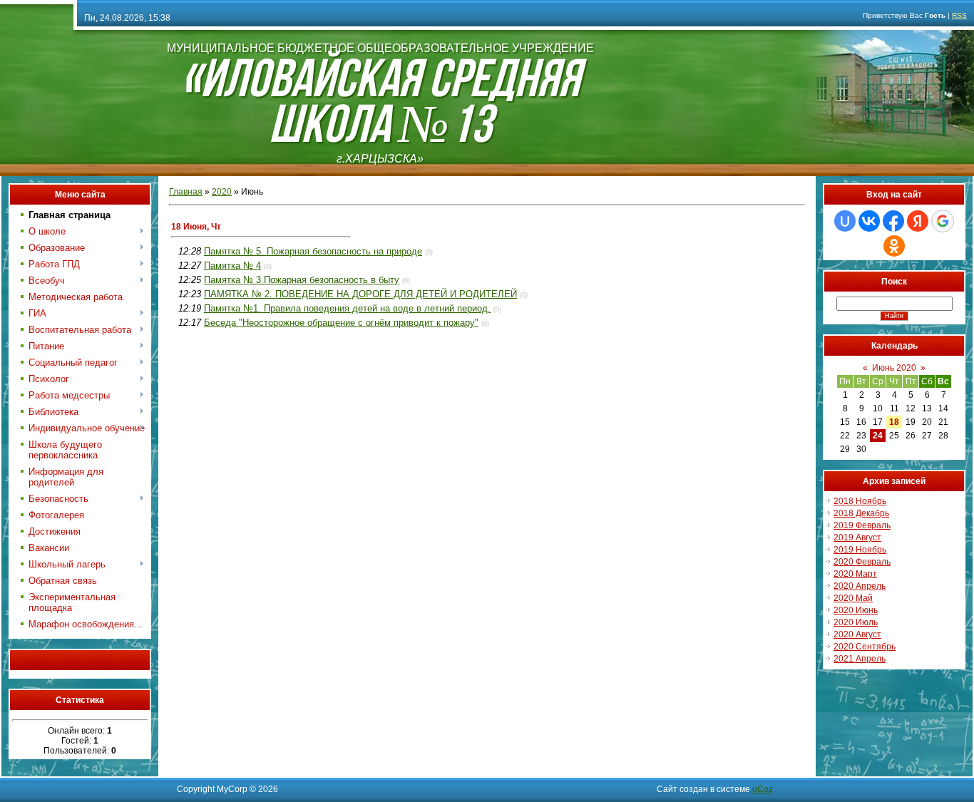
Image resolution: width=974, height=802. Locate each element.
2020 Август (857, 634)
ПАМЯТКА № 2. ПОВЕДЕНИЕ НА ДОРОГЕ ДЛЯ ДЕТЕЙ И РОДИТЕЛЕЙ (360, 294)
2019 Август (857, 538)
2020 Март (855, 574)
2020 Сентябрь (865, 647)
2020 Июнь (856, 610)
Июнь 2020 (894, 368)
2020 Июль (856, 622)
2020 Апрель (860, 586)
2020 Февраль (862, 562)
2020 (222, 192)
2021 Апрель (860, 659)
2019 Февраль (862, 525)
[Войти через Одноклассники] (894, 246)
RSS (959, 15)
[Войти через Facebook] (893, 221)
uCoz (762, 789)
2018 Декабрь (861, 513)
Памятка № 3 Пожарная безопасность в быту (301, 279)
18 (894, 422)
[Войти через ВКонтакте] (869, 221)
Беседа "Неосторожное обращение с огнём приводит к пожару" (341, 322)
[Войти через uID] (845, 221)
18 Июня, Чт (196, 227)
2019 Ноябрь (860, 550)
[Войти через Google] (942, 221)
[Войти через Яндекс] (917, 221)
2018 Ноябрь (860, 501)
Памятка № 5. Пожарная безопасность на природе (313, 251)
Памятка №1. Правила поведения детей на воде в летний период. (347, 308)
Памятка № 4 (232, 265)
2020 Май (853, 598)
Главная (186, 192)
